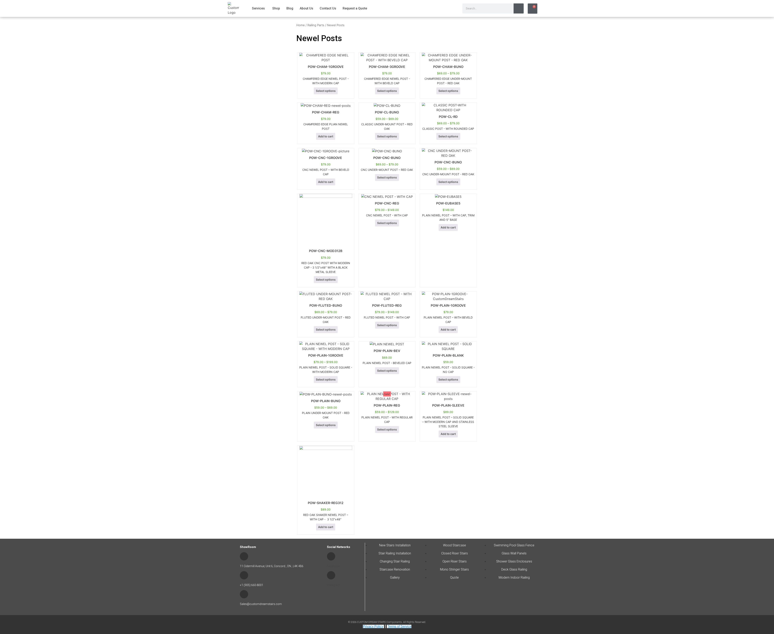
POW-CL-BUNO (387, 112)
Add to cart (325, 136)
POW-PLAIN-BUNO (325, 401)
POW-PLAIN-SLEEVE (448, 405)
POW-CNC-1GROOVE (325, 158)
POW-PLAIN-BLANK (448, 355)
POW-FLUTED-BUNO (325, 305)
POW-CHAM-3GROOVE (387, 67)
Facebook (333, 566)
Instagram (333, 585)
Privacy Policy (373, 626)
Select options (326, 90)
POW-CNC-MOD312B (325, 251)
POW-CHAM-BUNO (448, 67)
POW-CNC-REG (387, 203)
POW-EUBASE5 (448, 203)
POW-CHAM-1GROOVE (326, 67)
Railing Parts (315, 25)
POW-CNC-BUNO (387, 158)
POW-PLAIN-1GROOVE (448, 305)
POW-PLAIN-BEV (387, 351)
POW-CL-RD (448, 117)
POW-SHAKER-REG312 (325, 503)
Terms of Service (399, 626)
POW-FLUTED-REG (387, 305)
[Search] (519, 8)
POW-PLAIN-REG (387, 405)
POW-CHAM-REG (325, 112)
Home (300, 25)
